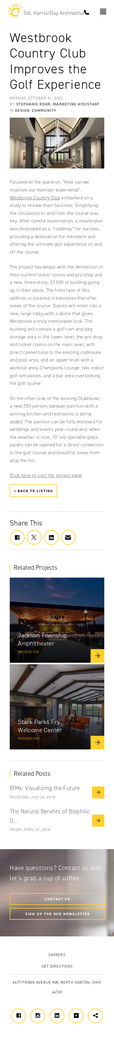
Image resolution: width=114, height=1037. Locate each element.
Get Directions (57, 966)
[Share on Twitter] (34, 537)
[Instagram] (37, 1016)
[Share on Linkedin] (51, 537)
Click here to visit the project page (46, 475)
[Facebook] (18, 1016)
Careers (56, 954)
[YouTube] (76, 1016)
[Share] (95, 1016)
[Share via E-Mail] (68, 537)
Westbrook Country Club (35, 198)
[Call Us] (87, 12)
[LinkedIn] (57, 1016)
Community (44, 110)
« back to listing (33, 490)
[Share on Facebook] (17, 537)
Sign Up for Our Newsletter (57, 914)
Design (22, 110)
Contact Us (58, 899)
